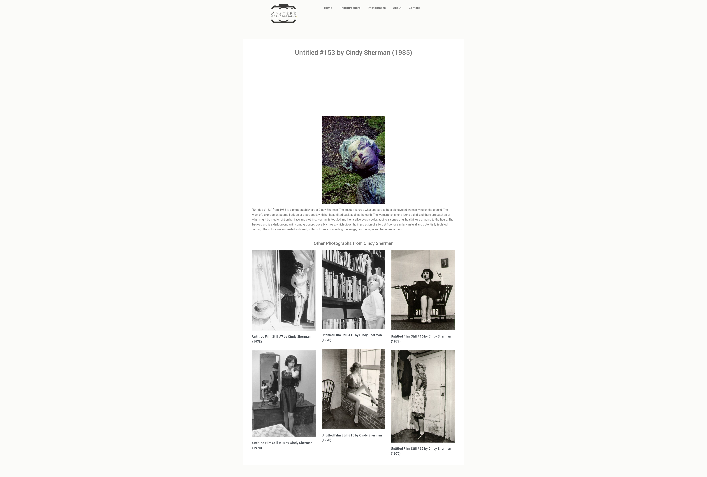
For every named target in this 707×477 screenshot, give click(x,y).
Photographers (350, 8)
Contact (414, 8)
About (397, 8)
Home (328, 8)
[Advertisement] (353, 87)
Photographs (377, 8)
